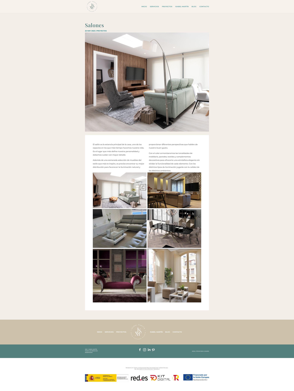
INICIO (144, 7)
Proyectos (101, 31)
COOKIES (206, 351)
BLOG (194, 7)
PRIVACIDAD (199, 351)
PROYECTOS (167, 7)
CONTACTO (204, 7)
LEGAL (193, 351)
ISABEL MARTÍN (182, 7)
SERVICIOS (154, 7)
